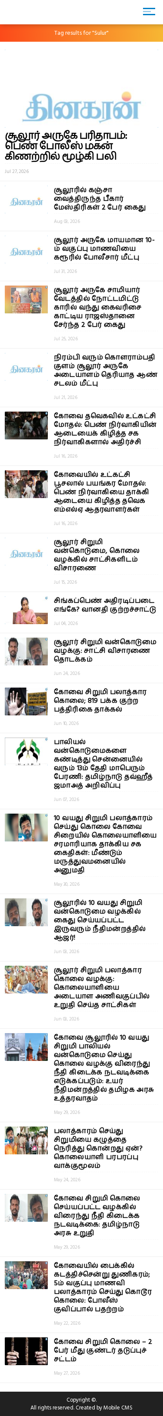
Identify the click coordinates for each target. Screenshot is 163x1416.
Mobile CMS (118, 1408)
